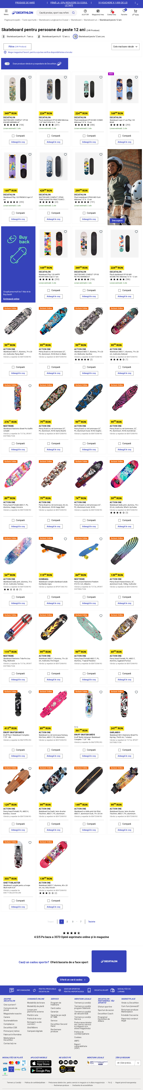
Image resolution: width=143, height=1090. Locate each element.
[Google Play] (40, 1072)
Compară (20, 135)
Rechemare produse (56, 1030)
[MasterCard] (11, 1063)
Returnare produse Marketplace (129, 1011)
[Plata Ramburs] (24, 1070)
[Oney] (17, 1069)
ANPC (76, 1041)
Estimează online (11, 299)
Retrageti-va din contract (34, 1023)
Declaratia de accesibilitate (82, 1085)
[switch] (7, 63)
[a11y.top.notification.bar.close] (137, 4)
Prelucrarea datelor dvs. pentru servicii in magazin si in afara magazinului (83, 1025)
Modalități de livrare (36, 1003)
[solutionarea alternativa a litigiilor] (97, 1064)
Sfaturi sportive (105, 1007)
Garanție (54, 1012)
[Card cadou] (5, 1070)
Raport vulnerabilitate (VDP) (80, 1046)
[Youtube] (66, 1063)
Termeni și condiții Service (82, 1018)
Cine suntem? (10, 1005)
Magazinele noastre (13, 1014)
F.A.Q (110, 1083)
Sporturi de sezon (106, 1010)
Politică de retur (34, 1019)
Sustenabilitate (11, 1021)
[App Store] (40, 1065)
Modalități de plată (35, 1006)
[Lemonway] (5, 1074)
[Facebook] (61, 1063)
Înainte (92, 922)
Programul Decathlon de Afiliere (104, 1019)
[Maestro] (17, 1063)
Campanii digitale (35, 1031)
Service (54, 1021)
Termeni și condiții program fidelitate (82, 1007)
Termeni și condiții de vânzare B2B (82, 1013)
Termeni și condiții (82, 1003)
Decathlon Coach (105, 1014)
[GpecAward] (67, 1072)
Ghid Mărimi (32, 1028)
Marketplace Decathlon (9, 1039)
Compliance (9, 1024)
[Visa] (5, 1063)
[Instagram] (71, 1063)
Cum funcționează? (130, 1006)
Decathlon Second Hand (59, 1025)
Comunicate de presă (10, 1009)
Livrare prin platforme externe (35, 1011)
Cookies (77, 1037)
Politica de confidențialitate (81, 1033)
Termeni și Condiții (14, 1083)
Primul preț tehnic (12, 1031)
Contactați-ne (10, 1043)
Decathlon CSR (10, 1028)
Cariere (7, 1017)
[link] (117, 220)
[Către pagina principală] (22, 12)
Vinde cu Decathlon (130, 1003)
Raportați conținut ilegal (129, 1020)
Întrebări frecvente (129, 1015)
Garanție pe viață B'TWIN (58, 1016)
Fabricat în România (12, 1035)
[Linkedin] (75, 1063)
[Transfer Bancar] (24, 1064)
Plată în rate (32, 1015)
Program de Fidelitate (56, 1004)
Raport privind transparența (125, 1083)
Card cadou (56, 1008)
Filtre (17, 46)
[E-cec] (11, 1071)
